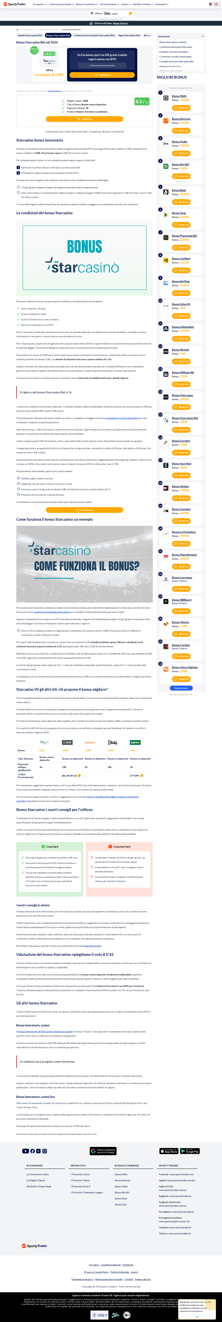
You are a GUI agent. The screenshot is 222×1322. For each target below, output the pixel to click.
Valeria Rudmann (54, 91)
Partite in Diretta (141, 4)
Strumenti (160, 4)
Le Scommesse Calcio (38, 1174)
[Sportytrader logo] (111, 1245)
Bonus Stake (121, 1186)
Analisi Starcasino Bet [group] (30, 35)
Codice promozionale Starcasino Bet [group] (94, 35)
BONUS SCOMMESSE (127, 1165)
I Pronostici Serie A (80, 1186)
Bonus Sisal (120, 1204)
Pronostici (38, 4)
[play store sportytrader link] (190, 1151)
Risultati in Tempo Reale (39, 1186)
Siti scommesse (29, 29)
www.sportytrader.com (182, 1174)
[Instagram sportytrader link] (44, 1151)
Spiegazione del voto (170, 66)
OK (197, 1316)
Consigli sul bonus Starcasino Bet (176, 61)
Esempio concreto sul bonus (173, 52)
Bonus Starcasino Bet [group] (58, 35)
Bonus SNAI (121, 1174)
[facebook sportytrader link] (32, 1151)
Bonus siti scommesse (49, 29)
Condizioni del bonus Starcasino (175, 47)
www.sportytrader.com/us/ (173, 1189)
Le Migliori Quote (36, 1180)
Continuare (86, 509)
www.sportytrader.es (180, 1196)
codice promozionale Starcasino (52, 611)
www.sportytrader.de (180, 1233)
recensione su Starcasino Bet (122, 418)
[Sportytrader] (14, 4)
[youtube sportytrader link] (25, 1151)
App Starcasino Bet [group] (129, 35)
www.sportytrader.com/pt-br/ (174, 1221)
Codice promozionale (60, 4)
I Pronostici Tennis (80, 1180)
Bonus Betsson (122, 1180)
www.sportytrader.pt (183, 1211)
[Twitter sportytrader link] (38, 1151)
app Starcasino (92, 945)
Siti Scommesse (108, 4)
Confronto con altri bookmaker (175, 56)
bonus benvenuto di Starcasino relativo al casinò (45, 1031)
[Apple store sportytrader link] (169, 1151)
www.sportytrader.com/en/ (181, 1180)
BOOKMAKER (35, 1165)
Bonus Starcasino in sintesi (173, 42)
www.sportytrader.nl (180, 1227)
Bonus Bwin (121, 1198)
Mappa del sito (143, 1279)
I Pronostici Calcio (80, 1174)
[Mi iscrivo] (210, 4)
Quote (124, 4)
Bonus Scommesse (85, 4)
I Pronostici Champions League (87, 1192)
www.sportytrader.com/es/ (173, 1205)
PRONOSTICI (78, 1165)
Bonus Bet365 (122, 1192)
